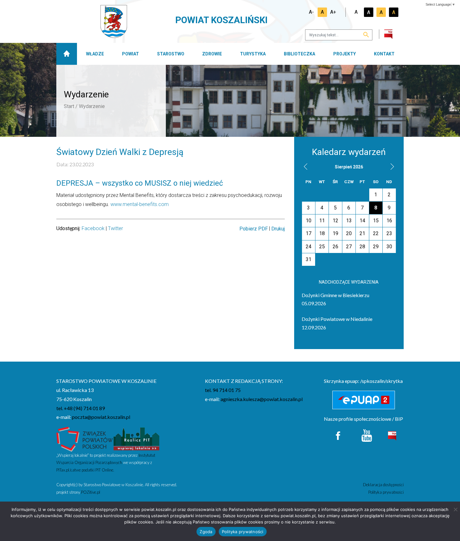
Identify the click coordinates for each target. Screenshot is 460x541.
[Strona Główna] (66, 54)
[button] (305, 166)
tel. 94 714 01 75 (223, 390)
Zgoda (206, 531)
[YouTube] (366, 435)
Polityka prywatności (386, 492)
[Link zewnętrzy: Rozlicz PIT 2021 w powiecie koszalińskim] (136, 438)
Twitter (115, 228)
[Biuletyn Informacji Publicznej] (392, 435)
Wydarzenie (92, 106)
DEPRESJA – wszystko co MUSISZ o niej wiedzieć (140, 183)
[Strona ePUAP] (364, 400)
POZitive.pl (90, 492)
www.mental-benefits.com (139, 204)
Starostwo (170, 53)
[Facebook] (338, 435)
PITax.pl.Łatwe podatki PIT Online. (85, 469)
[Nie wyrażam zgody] (455, 509)
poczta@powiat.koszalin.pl (101, 417)
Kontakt (384, 53)
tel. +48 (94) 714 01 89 (80, 408)
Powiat (130, 53)
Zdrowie (212, 53)
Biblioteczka (299, 53)
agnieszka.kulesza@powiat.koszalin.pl (262, 399)
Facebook (93, 228)
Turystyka (253, 53)
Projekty (344, 53)
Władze (95, 53)
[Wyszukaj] (366, 35)
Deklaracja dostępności (383, 484)
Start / (71, 106)
